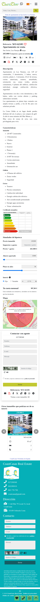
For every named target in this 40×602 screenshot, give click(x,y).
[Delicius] (21, 62)
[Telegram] (33, 62)
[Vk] (25, 62)
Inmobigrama (33, 595)
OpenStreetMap (27, 328)
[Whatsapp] (21, 4)
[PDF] (9, 62)
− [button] (5, 305)
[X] (17, 62)
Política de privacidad (30, 593)
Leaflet (19, 328)
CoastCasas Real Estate (14, 593)
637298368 (20, 337)
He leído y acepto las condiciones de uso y (20, 378)
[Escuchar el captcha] (7, 372)
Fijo (6, 281)
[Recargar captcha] (5, 372)
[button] (3, 431)
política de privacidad (30, 378)
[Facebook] (13, 62)
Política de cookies (9, 595)
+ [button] (5, 302)
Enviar (20, 384)
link (18, 586)
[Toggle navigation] (36, 4)
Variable (15, 281)
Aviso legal (19, 595)
